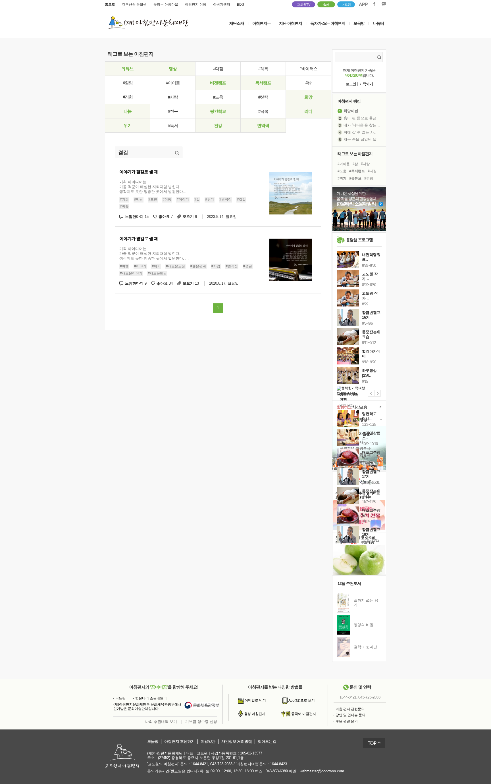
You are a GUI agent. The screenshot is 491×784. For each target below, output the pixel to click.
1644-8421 (348, 697)
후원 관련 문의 (347, 721)
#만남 (138, 199)
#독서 (173, 125)
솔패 (326, 4)
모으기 (190, 216)
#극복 (263, 111)
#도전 (152, 199)
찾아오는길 (267, 741)
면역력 (263, 125)
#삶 (308, 82)
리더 (308, 111)
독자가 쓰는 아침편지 (327, 23)
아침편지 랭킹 (349, 101)
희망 (308, 97)
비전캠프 (218, 82)
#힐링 (128, 82)
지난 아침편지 (290, 23)
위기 (128, 125)
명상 (173, 68)
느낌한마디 (137, 216)
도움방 (152, 741)
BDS (240, 5)
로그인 (351, 84)
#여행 (167, 199)
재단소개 (236, 23)
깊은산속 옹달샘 (134, 5)
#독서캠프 (357, 171)
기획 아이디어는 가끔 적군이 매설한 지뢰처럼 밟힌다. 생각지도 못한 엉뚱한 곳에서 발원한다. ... (154, 253)
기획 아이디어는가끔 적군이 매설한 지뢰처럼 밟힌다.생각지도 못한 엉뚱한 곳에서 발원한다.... (153, 187)
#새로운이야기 (131, 273)
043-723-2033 (369, 697)
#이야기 (183, 199)
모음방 (359, 23)
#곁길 (241, 199)
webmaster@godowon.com (322, 771)
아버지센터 (221, 5)
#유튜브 (355, 178)
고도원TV (303, 4)
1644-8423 (278, 764)
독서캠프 (263, 82)
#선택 (263, 97)
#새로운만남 (157, 273)
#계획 (263, 68)
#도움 (218, 97)
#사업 (215, 266)
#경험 (128, 97)
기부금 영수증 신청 (201, 722)
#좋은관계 (198, 266)
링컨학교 (218, 111)
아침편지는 (261, 23)
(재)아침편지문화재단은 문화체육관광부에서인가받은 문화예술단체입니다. (147, 706)
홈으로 (110, 5)
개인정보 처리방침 (236, 741)
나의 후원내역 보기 (161, 722)
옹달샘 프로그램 (359, 239)
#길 (197, 199)
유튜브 (128, 68)
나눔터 (378, 23)
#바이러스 (308, 68)
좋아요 (166, 216)
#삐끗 (124, 206)
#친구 (173, 111)
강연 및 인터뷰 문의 (350, 715)
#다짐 (218, 68)
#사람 (173, 97)
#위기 (209, 199)
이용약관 (208, 741)
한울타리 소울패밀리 (151, 698)
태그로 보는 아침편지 (355, 153)
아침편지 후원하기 (179, 741)
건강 (218, 125)
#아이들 (173, 82)
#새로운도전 (175, 266)
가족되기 (366, 84)
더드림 (346, 4)
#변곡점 (225, 199)
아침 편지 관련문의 (350, 709)
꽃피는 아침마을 (165, 5)
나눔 (128, 111)
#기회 (124, 199)
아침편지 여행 (195, 5)
